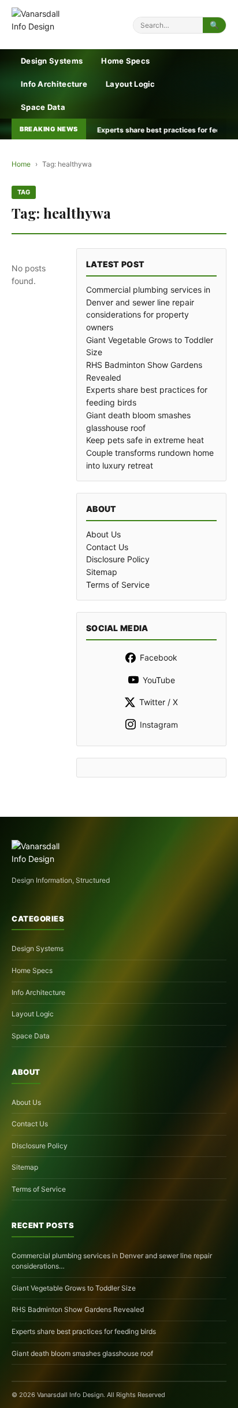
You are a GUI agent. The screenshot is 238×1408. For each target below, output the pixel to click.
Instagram (159, 724)
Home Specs (125, 60)
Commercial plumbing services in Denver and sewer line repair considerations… (112, 1261)
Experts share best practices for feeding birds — (148, 130)
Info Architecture (54, 84)
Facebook (158, 657)
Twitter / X (158, 702)
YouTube (159, 680)
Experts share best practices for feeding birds (84, 1331)
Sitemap (101, 572)
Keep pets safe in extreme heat (145, 440)
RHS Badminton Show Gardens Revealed (78, 1309)
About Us (103, 534)
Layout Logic (130, 84)
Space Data (43, 107)
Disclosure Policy (118, 559)
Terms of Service (118, 584)
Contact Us (107, 547)
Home (21, 164)
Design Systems (52, 60)
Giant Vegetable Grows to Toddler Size (74, 1288)
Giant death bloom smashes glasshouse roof (82, 1353)
